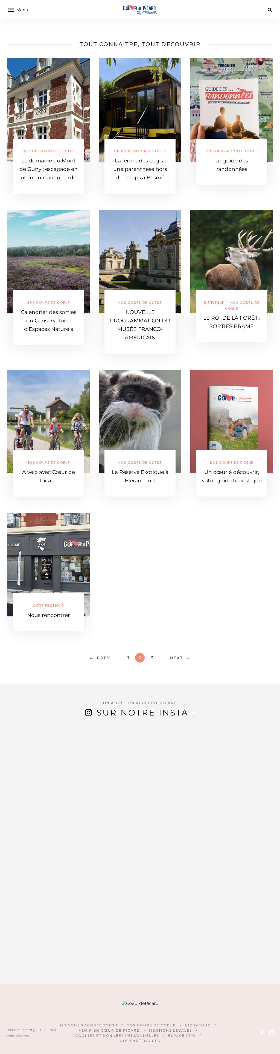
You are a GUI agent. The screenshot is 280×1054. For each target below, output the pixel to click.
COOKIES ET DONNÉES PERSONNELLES (117, 1036)
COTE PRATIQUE (48, 605)
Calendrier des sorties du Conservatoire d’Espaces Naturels (48, 320)
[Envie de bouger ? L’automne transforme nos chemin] (192, 804)
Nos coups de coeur (48, 302)
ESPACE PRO (182, 1036)
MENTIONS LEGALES (170, 1030)
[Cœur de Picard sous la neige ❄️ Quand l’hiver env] (87, 789)
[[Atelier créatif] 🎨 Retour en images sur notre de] (122, 856)
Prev (104, 657)
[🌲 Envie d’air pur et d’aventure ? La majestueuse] (262, 835)
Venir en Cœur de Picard (109, 1030)
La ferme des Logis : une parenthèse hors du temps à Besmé (140, 169)
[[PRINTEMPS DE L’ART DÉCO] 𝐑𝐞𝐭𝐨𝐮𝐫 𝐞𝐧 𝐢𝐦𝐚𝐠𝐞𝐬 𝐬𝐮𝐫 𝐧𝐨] (17, 820)
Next (176, 657)
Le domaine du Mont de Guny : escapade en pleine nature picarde (48, 169)
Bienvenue (214, 302)
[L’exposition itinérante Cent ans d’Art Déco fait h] (227, 784)
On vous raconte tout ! (48, 151)
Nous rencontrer (48, 615)
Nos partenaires (140, 1041)
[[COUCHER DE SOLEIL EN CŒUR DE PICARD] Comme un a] (52, 812)
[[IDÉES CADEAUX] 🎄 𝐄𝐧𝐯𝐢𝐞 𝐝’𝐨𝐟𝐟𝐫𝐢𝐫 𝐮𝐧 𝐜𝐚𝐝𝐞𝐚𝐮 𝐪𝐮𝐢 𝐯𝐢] (157, 835)
